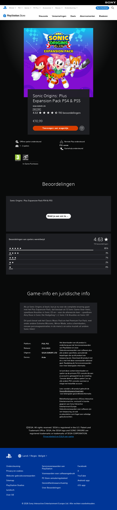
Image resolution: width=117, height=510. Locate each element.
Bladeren (103, 16)
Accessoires (47, 8)
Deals (73, 16)
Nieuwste (43, 16)
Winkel (11, 8)
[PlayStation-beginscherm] (5, 8)
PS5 (19, 8)
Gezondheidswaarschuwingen (71, 391)
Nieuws (58, 8)
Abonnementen (87, 16)
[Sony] (110, 4)
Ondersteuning (70, 8)
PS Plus (36, 8)
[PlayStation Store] (14, 15)
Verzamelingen (59, 16)
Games (27, 8)
